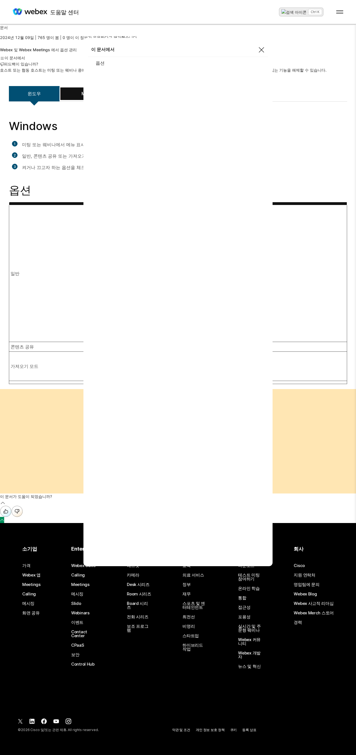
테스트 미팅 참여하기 (248, 577)
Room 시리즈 (139, 594)
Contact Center (79, 634)
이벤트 (77, 622)
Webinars (80, 613)
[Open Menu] (340, 12)
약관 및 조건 (181, 730)
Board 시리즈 (137, 605)
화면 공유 (31, 613)
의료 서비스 (193, 575)
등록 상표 (249, 730)
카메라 (133, 575)
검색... (313, 11)
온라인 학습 (248, 588)
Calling (29, 594)
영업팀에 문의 (306, 585)
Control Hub (83, 664)
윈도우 (34, 93)
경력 (298, 622)
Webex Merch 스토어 (314, 613)
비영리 (188, 626)
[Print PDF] (2, 44)
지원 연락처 (304, 575)
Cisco (299, 566)
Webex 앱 (31, 575)
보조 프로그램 (137, 628)
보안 (75, 655)
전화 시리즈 (137, 617)
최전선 (188, 617)
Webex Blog (305, 594)
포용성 (244, 617)
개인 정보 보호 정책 (210, 730)
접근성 (244, 607)
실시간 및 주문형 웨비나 (249, 628)
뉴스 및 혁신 (249, 666)
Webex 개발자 (249, 655)
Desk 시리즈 (138, 585)
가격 (26, 566)
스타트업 (190, 636)
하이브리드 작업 (192, 647)
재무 (186, 594)
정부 (186, 585)
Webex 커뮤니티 (249, 642)
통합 (242, 598)
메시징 (28, 603)
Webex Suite (83, 566)
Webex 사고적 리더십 (313, 603)
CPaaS (77, 645)
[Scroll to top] (2, 520)
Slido (76, 603)
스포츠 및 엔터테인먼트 (193, 605)
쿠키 (233, 730)
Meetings (31, 585)
